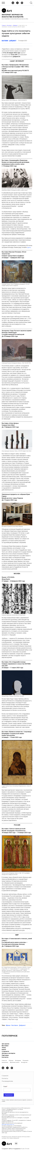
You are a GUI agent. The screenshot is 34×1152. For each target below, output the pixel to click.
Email (5, 1086)
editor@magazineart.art (8, 1124)
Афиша (8, 1025)
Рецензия (25, 1060)
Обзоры (11, 1060)
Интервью (18, 1060)
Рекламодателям (7, 1081)
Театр (4, 1047)
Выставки (9, 25)
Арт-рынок (5, 1044)
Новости (4, 1060)
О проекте (5, 1051)
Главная (4, 25)
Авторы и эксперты (8, 1053)
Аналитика (5, 1062)
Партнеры (5, 1055)
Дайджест (15, 25)
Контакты (5, 1057)
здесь (29, 247)
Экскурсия (24, 1062)
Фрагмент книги (14, 1062)
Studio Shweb (25, 1148)
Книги (4, 1049)
